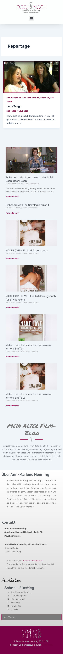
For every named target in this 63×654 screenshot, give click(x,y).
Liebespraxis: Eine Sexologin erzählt (27, 205)
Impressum (24, 648)
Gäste (43, 98)
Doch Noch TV (33, 98)
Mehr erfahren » (12, 197)
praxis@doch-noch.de (33, 560)
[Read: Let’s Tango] (31, 76)
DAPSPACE (47, 644)
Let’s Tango (13, 106)
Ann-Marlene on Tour (16, 98)
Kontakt (8, 522)
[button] (31, 18)
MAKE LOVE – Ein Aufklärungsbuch (27, 250)
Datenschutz (38, 648)
